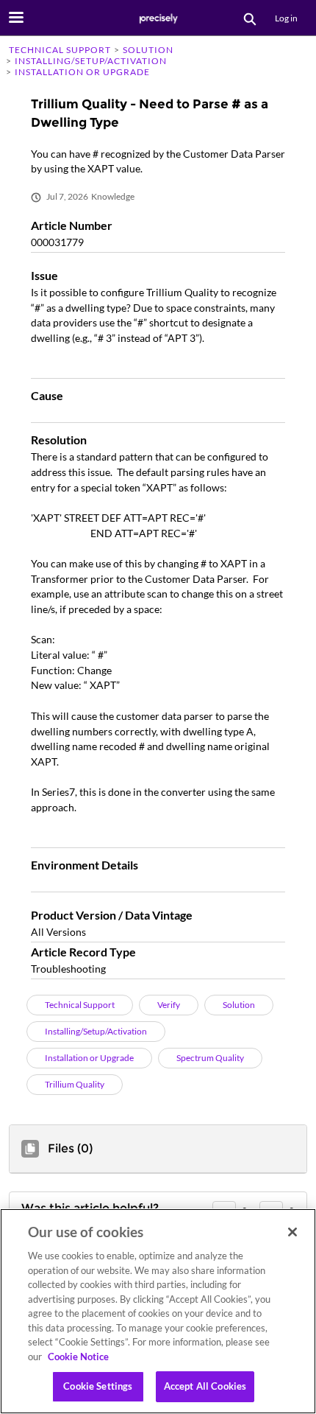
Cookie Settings (97, 1386)
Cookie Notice (78, 1356)
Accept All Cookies (205, 1386)
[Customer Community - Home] (158, 18)
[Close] (292, 1232)
